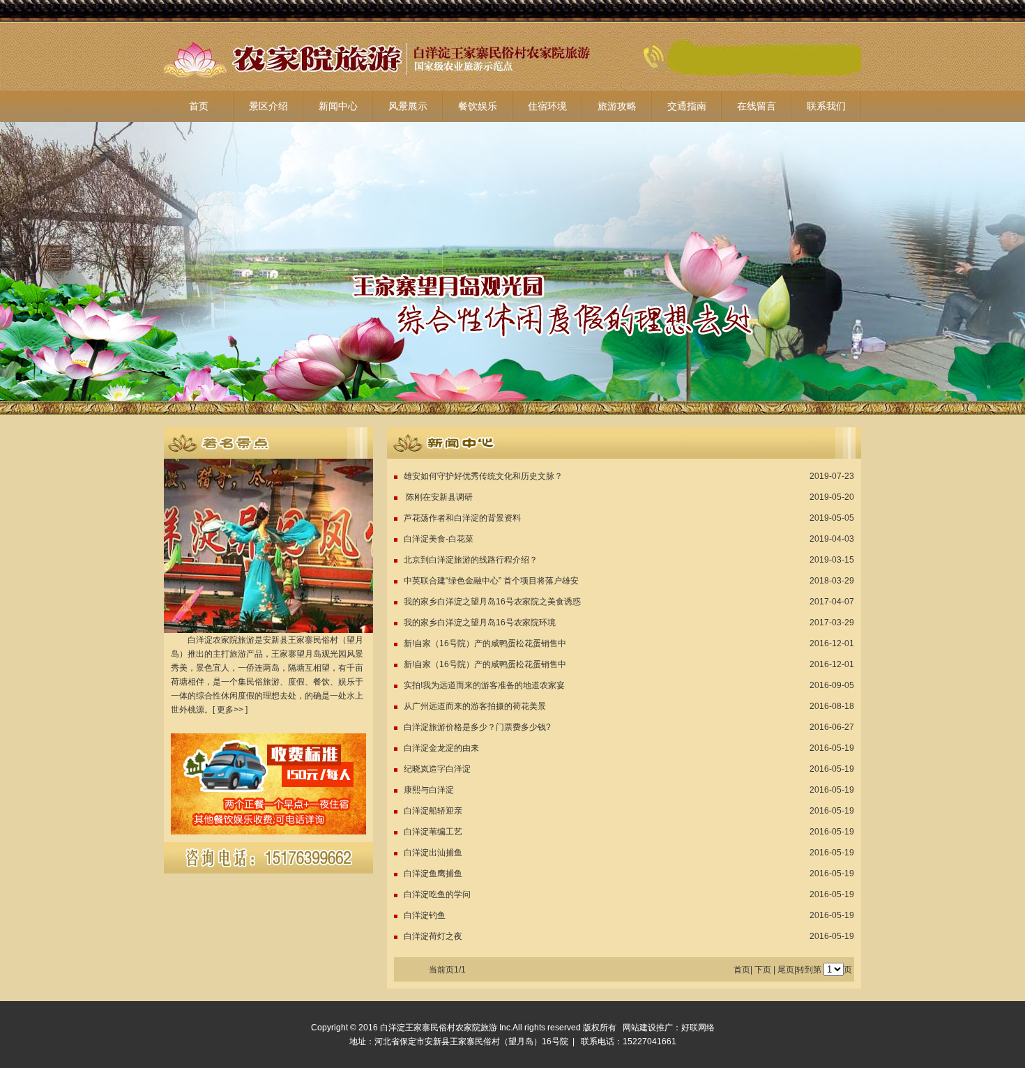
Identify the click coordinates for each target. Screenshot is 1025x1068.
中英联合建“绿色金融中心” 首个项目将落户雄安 (491, 581)
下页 (762, 970)
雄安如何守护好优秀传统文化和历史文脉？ (483, 476)
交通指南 (686, 106)
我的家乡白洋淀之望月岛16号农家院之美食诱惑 (492, 602)
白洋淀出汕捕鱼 (433, 852)
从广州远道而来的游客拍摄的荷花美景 (475, 706)
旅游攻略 (617, 106)
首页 (198, 106)
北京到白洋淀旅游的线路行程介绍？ (471, 560)
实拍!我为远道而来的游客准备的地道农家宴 (484, 685)
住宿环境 (547, 106)
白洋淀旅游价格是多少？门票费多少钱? (477, 727)
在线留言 (756, 106)
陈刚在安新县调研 (438, 497)
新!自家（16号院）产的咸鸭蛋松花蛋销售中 (485, 643)
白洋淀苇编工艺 (433, 832)
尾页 (785, 970)
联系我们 (826, 106)
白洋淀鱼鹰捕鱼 (433, 873)
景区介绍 (268, 106)
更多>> (230, 710)
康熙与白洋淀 (429, 790)
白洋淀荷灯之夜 (433, 936)
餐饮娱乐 (477, 106)
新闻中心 (338, 106)
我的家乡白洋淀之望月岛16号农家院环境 (480, 622)
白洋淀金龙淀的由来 (441, 748)
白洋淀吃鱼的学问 (437, 894)
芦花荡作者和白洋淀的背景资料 (462, 518)
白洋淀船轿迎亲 (433, 811)
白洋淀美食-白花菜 (438, 539)
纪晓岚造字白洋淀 (437, 769)
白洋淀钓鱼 (425, 915)
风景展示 (407, 106)
